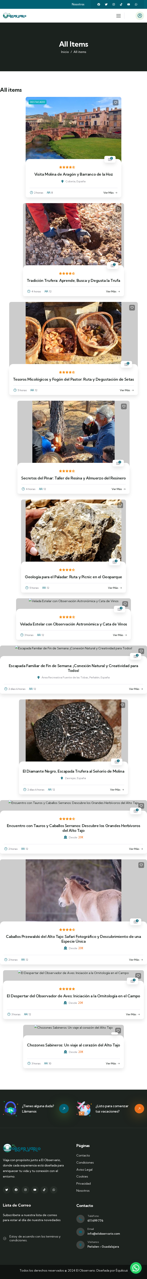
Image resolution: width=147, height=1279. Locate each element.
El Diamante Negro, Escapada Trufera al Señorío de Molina (73, 771)
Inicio (65, 52)
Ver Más (108, 192)
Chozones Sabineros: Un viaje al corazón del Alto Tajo (73, 1045)
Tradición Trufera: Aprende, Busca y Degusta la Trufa (73, 280)
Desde (73, 837)
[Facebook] (98, 4)
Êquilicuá (122, 1270)
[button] (136, 1268)
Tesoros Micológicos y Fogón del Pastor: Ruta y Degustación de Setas (73, 379)
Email (90, 1229)
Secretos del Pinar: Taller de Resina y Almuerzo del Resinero (73, 478)
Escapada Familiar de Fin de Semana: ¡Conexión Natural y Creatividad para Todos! (73, 668)
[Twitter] (106, 4)
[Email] (80, 1232)
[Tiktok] (121, 4)
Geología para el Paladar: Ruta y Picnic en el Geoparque (73, 576)
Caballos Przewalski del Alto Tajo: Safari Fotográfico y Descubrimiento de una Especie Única (73, 938)
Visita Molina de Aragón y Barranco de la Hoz (73, 174)
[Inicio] (15, 16)
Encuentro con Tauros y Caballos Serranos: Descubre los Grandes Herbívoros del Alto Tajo (73, 828)
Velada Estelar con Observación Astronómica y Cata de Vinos (73, 624)
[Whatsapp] (136, 4)
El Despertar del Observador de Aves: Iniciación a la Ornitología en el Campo (73, 996)
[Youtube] (128, 4)
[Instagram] (113, 4)
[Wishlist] (115, 102)
